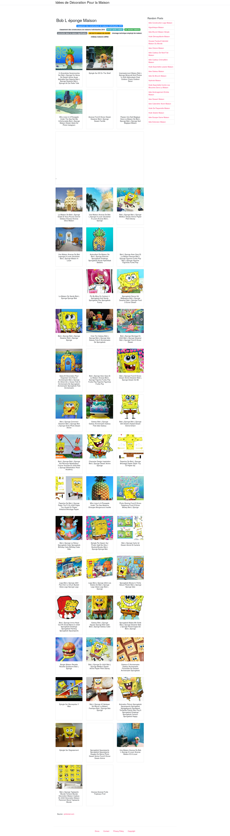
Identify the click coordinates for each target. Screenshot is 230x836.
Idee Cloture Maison (156, 48)
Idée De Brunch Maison (157, 76)
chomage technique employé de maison (127, 33)
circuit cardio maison (115, 29)
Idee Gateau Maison (156, 71)
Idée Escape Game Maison (159, 117)
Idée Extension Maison (157, 122)
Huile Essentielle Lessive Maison (161, 67)
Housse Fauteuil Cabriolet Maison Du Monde (158, 42)
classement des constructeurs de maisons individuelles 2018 (82, 29)
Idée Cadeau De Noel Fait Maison (158, 53)
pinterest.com (69, 814)
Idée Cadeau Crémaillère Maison (158, 60)
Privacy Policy (118, 831)
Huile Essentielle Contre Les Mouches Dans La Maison (159, 86)
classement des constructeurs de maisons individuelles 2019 (99, 26)
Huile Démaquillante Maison (159, 36)
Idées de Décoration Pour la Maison (82, 2)
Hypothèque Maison (156, 27)
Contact (106, 831)
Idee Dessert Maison (156, 99)
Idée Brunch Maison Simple (159, 32)
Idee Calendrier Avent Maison (160, 103)
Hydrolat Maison (155, 80)
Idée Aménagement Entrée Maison (159, 93)
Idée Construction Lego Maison (160, 23)
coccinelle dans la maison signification (72, 33)
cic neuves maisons (132, 29)
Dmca (97, 831)
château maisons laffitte (100, 37)
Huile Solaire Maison (156, 113)
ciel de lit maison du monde (99, 33)
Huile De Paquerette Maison (159, 108)
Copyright (131, 831)
